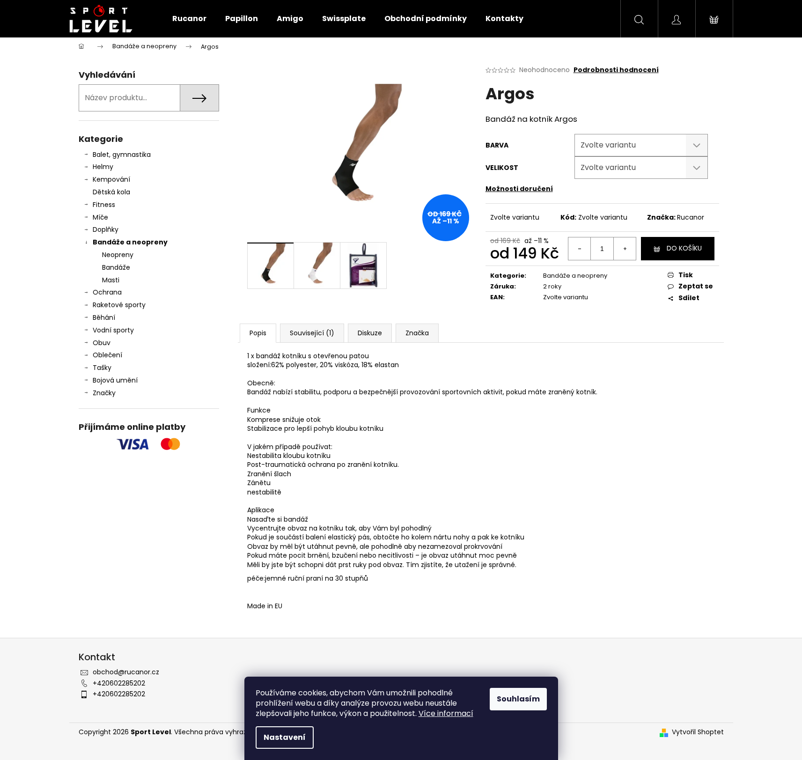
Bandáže (116, 267)
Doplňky (105, 229)
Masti (110, 280)
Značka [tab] (417, 333)
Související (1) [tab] (312, 333)
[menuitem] (189, 18)
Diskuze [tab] (370, 333)
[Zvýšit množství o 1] (624, 248)
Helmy (103, 166)
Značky (104, 393)
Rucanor (690, 217)
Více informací (446, 713)
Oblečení (107, 355)
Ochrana (107, 292)
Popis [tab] (258, 333)
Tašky (102, 367)
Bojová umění (115, 380)
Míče (100, 217)
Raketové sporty (119, 305)
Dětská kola (111, 192)
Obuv (101, 342)
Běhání (104, 317)
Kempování (111, 179)
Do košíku (684, 248)
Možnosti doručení (519, 188)
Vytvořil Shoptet (698, 732)
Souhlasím (518, 699)
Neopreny (117, 254)
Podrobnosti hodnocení (616, 70)
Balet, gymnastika (122, 154)
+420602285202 (119, 683)
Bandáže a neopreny (130, 242)
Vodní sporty (113, 330)
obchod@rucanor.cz (126, 672)
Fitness (104, 204)
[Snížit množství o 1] (579, 248)
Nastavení (285, 737)
